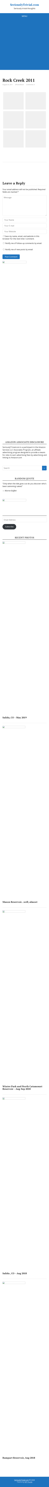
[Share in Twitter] (27, 169)
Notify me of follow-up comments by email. (23, 243)
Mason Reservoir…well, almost (20, 901)
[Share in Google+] (22, 169)
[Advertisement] (24, 45)
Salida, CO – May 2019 (15, 717)
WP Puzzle (28, 1482)
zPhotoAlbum (19, 85)
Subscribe (9, 526)
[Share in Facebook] (5, 169)
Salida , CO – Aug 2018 (15, 1273)
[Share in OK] (16, 169)
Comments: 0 (30, 85)
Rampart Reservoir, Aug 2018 (19, 1457)
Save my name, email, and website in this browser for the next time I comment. (21, 237)
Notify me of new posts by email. (19, 249)
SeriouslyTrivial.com (24, 4)
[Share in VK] (10, 169)
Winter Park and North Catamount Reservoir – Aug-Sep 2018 (22, 1087)
